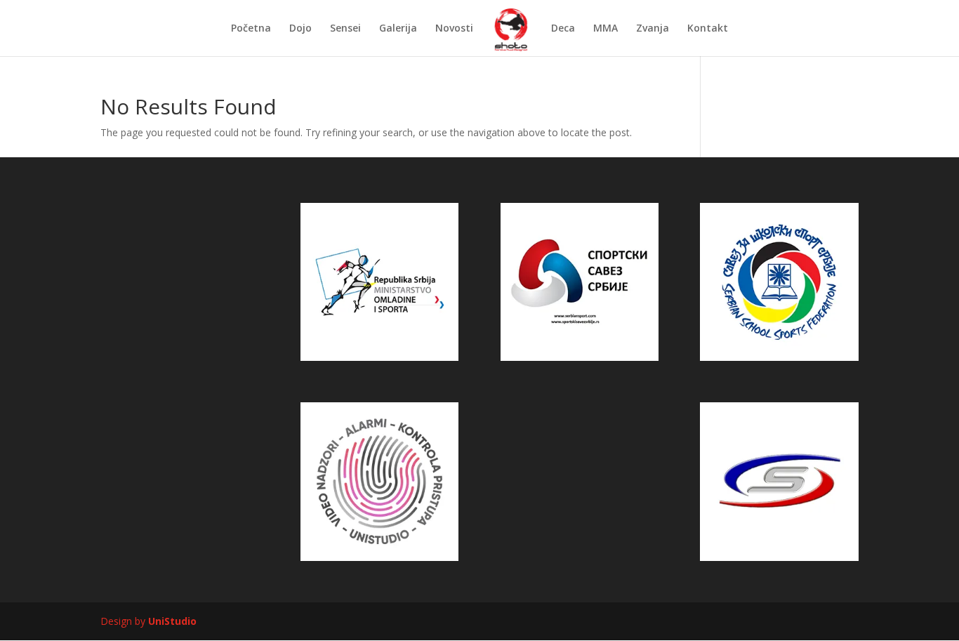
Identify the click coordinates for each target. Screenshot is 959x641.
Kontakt (707, 28)
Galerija (398, 28)
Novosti (454, 28)
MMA (605, 28)
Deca (563, 28)
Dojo (300, 28)
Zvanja (652, 28)
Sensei (345, 28)
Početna (251, 28)
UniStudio (172, 621)
